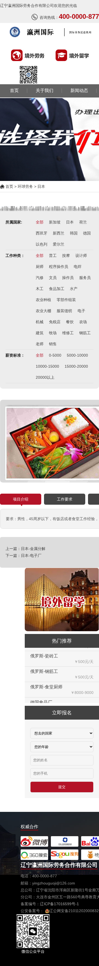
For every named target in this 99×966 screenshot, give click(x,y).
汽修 (39, 277)
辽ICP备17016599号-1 (59, 904)
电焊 (77, 266)
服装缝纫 (64, 311)
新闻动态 (79, 90)
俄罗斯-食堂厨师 (46, 679)
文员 (53, 277)
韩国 (74, 233)
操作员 (68, 277)
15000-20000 (76, 366)
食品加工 (56, 288)
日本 (70, 222)
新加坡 (55, 222)
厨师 (39, 266)
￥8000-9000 (82, 685)
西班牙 (41, 233)
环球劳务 (25, 186)
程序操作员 (58, 266)
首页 (14, 90)
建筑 (39, 333)
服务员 (85, 277)
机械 (39, 322)
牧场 (53, 333)
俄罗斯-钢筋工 (44, 664)
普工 (53, 255)
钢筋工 (85, 333)
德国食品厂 (41, 695)
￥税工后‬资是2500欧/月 (73, 700)
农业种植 (43, 300)
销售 (53, 344)
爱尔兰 (58, 244)
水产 (74, 288)
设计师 (81, 255)
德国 (87, 233)
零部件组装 (66, 300)
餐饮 (70, 322)
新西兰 (58, 233)
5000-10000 (77, 355)
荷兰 (83, 222)
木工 (39, 288)
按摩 (66, 255)
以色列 (41, 244)
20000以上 (45, 377)
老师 (39, 344)
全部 (39, 222)
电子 (81, 311)
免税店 (55, 322)
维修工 (68, 333)
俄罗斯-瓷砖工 (44, 648)
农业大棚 (43, 311)
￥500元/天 (84, 654)
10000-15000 (47, 366)
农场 (83, 322)
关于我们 (44, 90)
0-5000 (55, 355)
